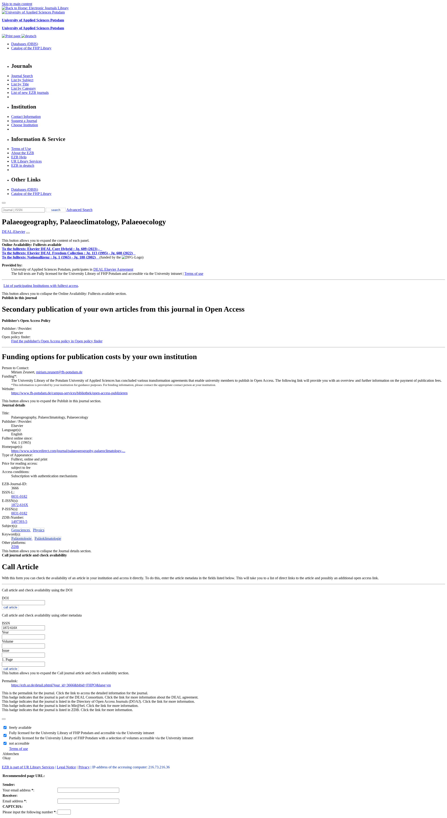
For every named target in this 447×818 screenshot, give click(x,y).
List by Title (20, 84)
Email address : (15, 801)
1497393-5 (19, 522)
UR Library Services (26, 161)
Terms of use (193, 274)
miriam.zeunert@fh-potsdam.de (59, 372)
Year (5, 632)
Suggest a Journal (24, 121)
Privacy (84, 767)
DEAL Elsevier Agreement (113, 269)
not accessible (19, 743)
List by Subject (22, 80)
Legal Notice (66, 767)
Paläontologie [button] (21, 538)
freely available (20, 727)
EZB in (22, 165)
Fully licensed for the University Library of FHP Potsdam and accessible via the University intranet (81, 733)
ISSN (6, 623)
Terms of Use (21, 149)
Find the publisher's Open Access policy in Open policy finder (56, 341)
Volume (7, 641)
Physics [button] (38, 530)
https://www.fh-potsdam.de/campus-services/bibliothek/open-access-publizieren (69, 393)
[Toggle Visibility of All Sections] (28, 233)
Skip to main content (17, 4)
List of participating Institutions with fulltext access (40, 286)
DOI (5, 598)
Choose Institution (24, 125)
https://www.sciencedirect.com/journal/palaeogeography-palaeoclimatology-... (68, 451)
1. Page (7, 659)
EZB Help (19, 157)
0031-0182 (19, 496)
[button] (31, 245)
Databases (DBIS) (24, 44)
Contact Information (26, 117)
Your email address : (18, 790)
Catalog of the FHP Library (31, 48)
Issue (5, 650)
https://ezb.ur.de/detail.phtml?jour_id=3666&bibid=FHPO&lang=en (61, 685)
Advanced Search (79, 210)
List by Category (23, 88)
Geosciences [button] (20, 530)
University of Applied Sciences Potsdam (33, 20)
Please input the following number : (30, 812)
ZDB (15, 547)
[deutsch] (28, 36)
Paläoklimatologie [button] (48, 538)
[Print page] (11, 36)
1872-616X (19, 505)
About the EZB (22, 153)
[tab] (223, 245)
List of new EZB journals (30, 93)
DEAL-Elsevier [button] (13, 232)
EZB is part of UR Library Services (28, 767)
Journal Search (22, 76)
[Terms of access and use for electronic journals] (101, 249)
